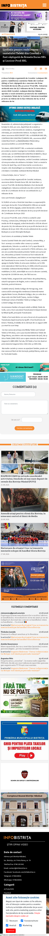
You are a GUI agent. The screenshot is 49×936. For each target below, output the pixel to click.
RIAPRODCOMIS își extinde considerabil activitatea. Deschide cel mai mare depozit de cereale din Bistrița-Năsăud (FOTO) (24, 479)
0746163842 (16, 876)
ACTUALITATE (9, 889)
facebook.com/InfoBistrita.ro (24, 872)
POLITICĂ (7, 893)
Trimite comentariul (24, 428)
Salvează (10, 930)
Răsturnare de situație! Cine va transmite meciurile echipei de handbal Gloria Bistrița (24, 626)
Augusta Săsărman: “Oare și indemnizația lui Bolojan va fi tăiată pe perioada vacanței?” (24, 652)
